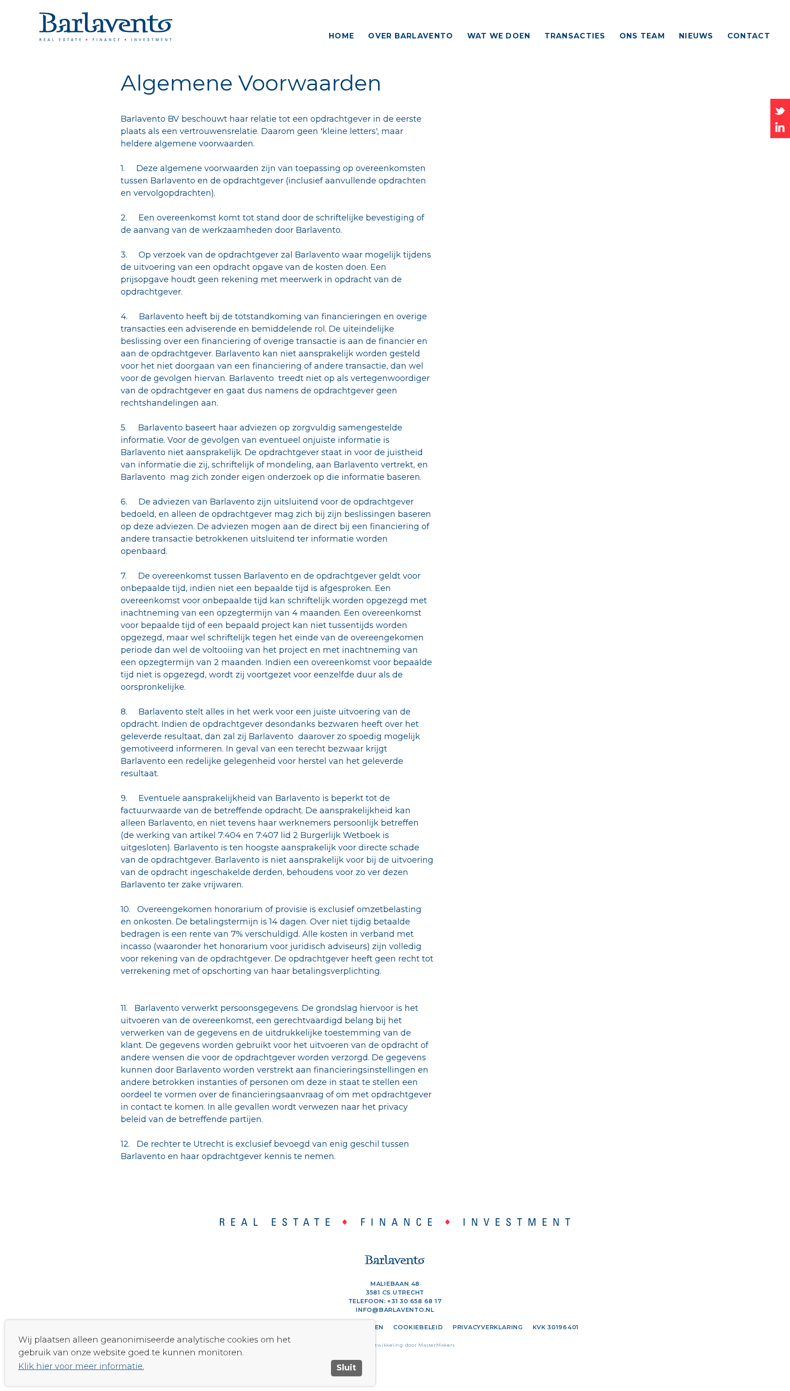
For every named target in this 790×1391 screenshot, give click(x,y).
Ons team (642, 36)
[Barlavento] (124, 26)
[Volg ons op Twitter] (780, 110)
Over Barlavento (410, 36)
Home (341, 36)
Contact (748, 36)
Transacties (575, 36)
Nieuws (696, 36)
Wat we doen (499, 36)
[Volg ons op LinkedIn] (780, 126)
